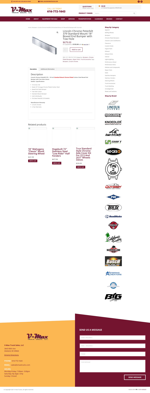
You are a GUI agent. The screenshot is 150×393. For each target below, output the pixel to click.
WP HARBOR (142, 389)
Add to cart (76, 49)
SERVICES (71, 19)
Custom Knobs (109, 46)
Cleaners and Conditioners (112, 40)
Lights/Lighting (109, 59)
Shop (63, 19)
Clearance (99, 19)
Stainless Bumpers (110, 75)
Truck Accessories (86, 59)
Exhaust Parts (109, 54)
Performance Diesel (110, 62)
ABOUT (36, 19)
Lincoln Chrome (73, 61)
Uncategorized (109, 89)
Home (28, 19)
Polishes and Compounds (112, 67)
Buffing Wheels (109, 32)
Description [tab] (33, 69)
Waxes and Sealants (111, 91)
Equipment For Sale (49, 19)
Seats (106, 73)
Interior (107, 56)
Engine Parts (108, 48)
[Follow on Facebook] (139, 2)
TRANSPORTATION (84, 19)
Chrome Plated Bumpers (112, 38)
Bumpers (34, 27)
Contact (119, 19)
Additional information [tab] (48, 69)
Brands (109, 19)
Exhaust (107, 51)
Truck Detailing (109, 86)
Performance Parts (110, 64)
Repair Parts (76, 59)
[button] (57, 32)
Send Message (134, 377)
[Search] (134, 13)
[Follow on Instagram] (141, 2)
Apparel (107, 30)
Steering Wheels (109, 81)
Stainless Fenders (110, 78)
